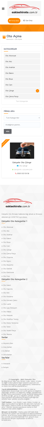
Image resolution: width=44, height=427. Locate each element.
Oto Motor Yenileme (10, 323)
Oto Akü (8, 61)
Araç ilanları (7, 347)
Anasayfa (6, 364)
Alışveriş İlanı (8, 343)
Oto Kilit (6, 293)
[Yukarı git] (39, 422)
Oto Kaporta (7, 289)
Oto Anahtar (10, 67)
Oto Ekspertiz (8, 265)
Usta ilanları (7, 355)
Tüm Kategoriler (22, 101)
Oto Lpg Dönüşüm (10, 308)
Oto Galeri (7, 285)
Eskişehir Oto (30, 379)
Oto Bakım (9, 73)
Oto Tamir (7, 327)
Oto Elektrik (7, 269)
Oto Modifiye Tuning (10, 319)
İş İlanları (6, 351)
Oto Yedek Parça (9, 331)
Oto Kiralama (8, 296)
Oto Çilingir (21, 91)
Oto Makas (7, 312)
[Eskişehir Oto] (24, 15)
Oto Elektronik (8, 272)
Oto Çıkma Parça (11, 96)
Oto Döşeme (8, 257)
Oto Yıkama (7, 334)
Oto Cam (8, 85)
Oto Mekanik (7, 315)
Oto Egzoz (7, 261)
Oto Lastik (7, 304)
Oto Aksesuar (10, 56)
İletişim (6, 367)
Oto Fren (6, 276)
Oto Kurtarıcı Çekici (10, 300)
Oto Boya (9, 79)
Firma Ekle (15, 21)
